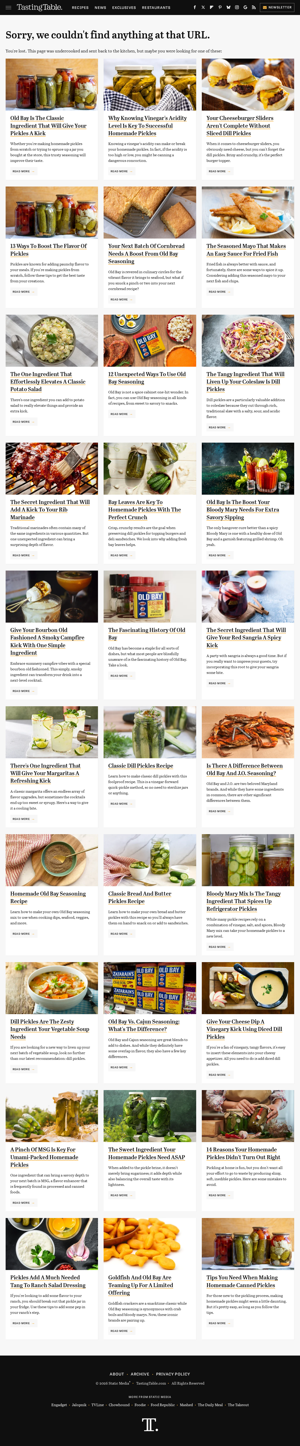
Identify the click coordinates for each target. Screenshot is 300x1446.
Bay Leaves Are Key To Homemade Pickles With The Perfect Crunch (144, 510)
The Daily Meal (210, 1404)
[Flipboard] (211, 8)
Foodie (140, 1404)
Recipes (80, 7)
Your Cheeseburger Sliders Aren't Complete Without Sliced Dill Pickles (240, 126)
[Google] (245, 8)
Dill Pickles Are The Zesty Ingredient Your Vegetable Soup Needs (49, 1029)
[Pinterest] (220, 8)
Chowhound (119, 1404)
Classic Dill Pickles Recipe (140, 765)
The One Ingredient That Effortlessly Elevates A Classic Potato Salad (48, 382)
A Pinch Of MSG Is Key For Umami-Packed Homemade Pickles (44, 1157)
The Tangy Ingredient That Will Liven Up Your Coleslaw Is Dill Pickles (245, 382)
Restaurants (156, 7)
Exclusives (124, 7)
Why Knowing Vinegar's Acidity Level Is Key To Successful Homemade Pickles (147, 126)
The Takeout (238, 1404)
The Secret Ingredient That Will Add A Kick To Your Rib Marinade (50, 510)
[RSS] (253, 8)
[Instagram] (237, 8)
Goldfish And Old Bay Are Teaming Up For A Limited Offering (140, 1285)
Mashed (186, 1404)
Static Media (119, 1383)
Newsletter (280, 7)
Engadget (59, 1404)
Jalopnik (79, 1404)
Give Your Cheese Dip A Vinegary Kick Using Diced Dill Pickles (244, 1029)
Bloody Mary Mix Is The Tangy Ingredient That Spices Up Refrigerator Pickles (243, 901)
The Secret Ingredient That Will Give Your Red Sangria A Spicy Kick (246, 638)
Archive (140, 1374)
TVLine (97, 1404)
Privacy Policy (173, 1374)
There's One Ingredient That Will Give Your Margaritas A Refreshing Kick (45, 773)
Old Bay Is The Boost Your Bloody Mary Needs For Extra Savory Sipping (242, 510)
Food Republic (163, 1404)
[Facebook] (194, 8)
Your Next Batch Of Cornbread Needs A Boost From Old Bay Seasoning (146, 254)
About (117, 1374)
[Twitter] (203, 8)
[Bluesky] (228, 8)
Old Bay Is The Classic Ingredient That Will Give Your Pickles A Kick (48, 126)
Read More (21, 171)
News (100, 7)
